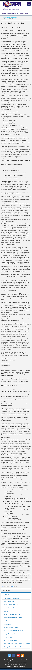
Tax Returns (7, 621)
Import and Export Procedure (11, 627)
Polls (5, 660)
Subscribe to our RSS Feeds (22, 655)
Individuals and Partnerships (9, 17)
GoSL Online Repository (10, 640)
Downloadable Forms (9, 601)
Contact (24, 662)
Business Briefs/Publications (11, 598)
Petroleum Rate (8, 637)
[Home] (11, 4)
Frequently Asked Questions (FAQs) (13, 630)
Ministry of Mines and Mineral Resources (15, 647)
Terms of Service (17, 662)
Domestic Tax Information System (13, 617)
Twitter (9, 655)
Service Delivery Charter (10, 608)
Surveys (9, 660)
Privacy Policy (8, 662)
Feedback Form (16, 660)
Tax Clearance (7, 624)
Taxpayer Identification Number (12, 614)
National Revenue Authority (12, 9)
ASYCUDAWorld (8, 595)
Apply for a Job (8, 664)
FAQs (25, 664)
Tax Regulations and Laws (11, 604)
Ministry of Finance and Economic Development (17, 643)
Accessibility (24, 660)
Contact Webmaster (18, 664)
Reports (6, 611)
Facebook (13, 655)
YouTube (18, 655)
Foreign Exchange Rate (10, 634)
